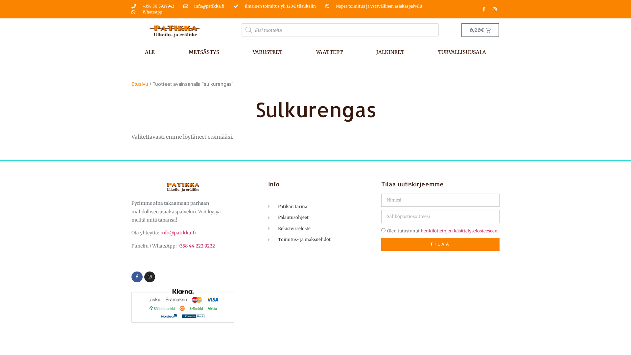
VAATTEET (329, 52)
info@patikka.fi (178, 233)
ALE (150, 52)
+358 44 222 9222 (196, 246)
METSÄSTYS (204, 52)
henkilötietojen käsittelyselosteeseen (459, 231)
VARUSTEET (267, 52)
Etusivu (139, 84)
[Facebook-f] (483, 9)
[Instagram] (494, 9)
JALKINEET (390, 52)
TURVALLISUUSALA (462, 52)
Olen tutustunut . (443, 231)
